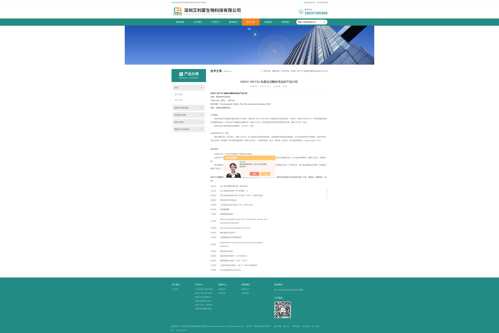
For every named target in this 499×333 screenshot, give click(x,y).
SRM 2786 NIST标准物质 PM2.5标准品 (205, 293)
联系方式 (245, 289)
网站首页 (180, 22)
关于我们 (198, 22)
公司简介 (175, 289)
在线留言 (268, 22)
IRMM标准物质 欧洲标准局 (205, 309)
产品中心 (215, 22)
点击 (201, 87)
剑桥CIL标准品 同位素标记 (205, 301)
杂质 (176, 87)
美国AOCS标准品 (181, 129)
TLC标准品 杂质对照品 (204, 289)
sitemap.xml (181, 330)
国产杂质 (179, 100)
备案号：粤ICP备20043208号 (259, 326)
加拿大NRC (179, 122)
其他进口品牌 (180, 115)
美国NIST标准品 (181, 108)
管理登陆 (296, 326)
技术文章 (251, 22)
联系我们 (286, 22)
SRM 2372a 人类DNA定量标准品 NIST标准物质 (205, 305)
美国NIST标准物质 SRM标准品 (205, 297)
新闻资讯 (233, 22)
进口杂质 (179, 94)
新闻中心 (222, 284)
